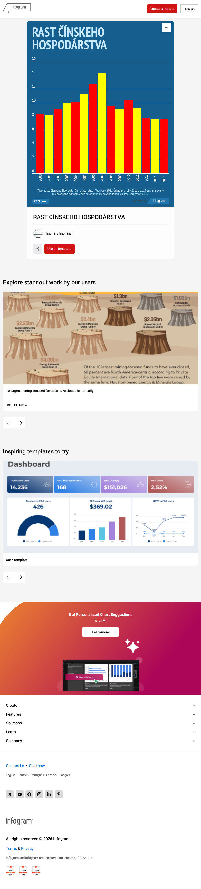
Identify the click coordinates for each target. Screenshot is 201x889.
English (10, 775)
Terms (11, 848)
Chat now (37, 765)
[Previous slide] (8, 422)
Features (13, 714)
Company (14, 740)
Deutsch (23, 775)
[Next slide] (20, 422)
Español (51, 775)
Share (42, 201)
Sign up (189, 9)
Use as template (162, 9)
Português (37, 775)
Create (11, 705)
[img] (40, 143)
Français (64, 775)
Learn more (100, 632)
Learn (11, 732)
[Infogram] (17, 8)
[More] (166, 27)
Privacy (27, 848)
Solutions (14, 723)
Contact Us (15, 765)
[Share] (37, 249)
